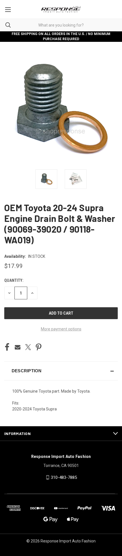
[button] (61, 370)
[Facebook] (7, 347)
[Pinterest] (38, 347)
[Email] (17, 347)
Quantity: (13, 280)
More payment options (61, 329)
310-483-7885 (64, 477)
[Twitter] (28, 347)
